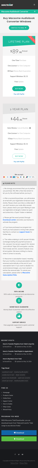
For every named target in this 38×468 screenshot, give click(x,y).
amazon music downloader (9, 378)
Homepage (6, 392)
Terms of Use (14, 463)
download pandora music (21, 380)
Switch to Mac (18, 28)
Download (20, 433)
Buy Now (19, 89)
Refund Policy (7, 409)
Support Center (7, 401)
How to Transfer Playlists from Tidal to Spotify (18, 344)
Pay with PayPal (19, 94)
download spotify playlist (21, 372)
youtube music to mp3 (8, 375)
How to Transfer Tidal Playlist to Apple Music (18, 351)
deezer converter (20, 375)
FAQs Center (7, 407)
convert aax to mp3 (7, 380)
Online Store (7, 398)
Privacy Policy (23, 463)
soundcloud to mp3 (7, 372)
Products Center (8, 395)
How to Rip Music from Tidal (12, 359)
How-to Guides (7, 404)
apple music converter (24, 378)
